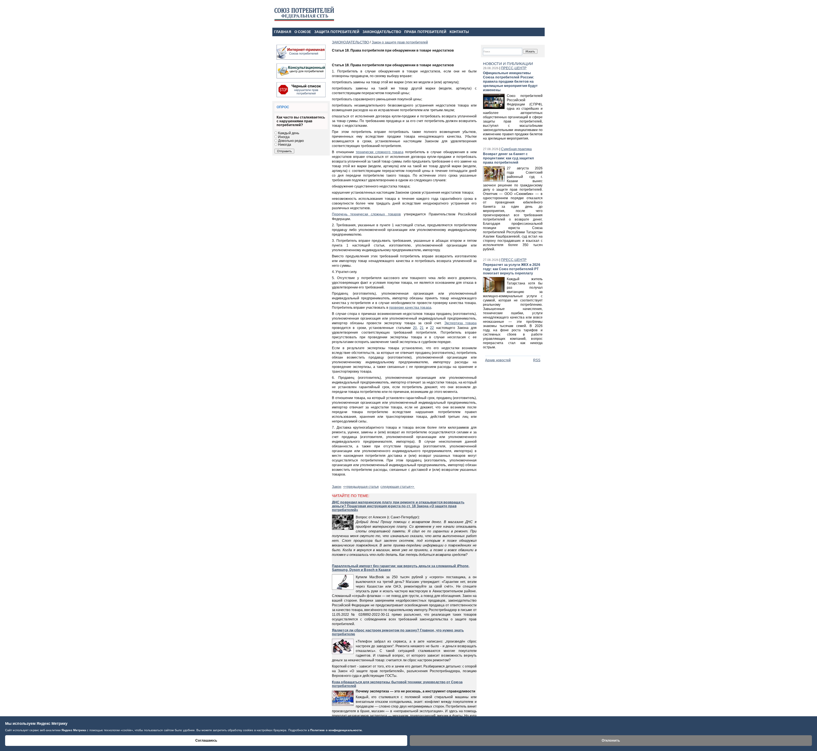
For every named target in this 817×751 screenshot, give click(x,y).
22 (432, 328)
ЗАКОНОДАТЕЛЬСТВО (382, 32)
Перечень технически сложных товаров (366, 214)
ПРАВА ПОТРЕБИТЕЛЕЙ (425, 32)
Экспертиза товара (460, 323)
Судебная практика (516, 149)
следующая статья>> (397, 487)
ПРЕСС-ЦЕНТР (514, 68)
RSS (536, 360)
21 (422, 328)
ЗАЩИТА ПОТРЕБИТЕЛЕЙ (336, 32)
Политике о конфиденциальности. (336, 730)
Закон (336, 487)
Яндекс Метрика (74, 730)
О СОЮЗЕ (302, 32)
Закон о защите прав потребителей (400, 42)
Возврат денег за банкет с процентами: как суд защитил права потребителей (508, 158)
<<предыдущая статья (361, 487)
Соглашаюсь (206, 740)
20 (415, 328)
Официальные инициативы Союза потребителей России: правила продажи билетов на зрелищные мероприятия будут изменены (510, 81)
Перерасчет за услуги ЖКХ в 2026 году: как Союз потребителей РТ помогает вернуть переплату (511, 269)
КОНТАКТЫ (459, 32)
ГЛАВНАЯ (282, 32)
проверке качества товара (410, 307)
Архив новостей (498, 360)
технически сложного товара (379, 152)
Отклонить (611, 740)
